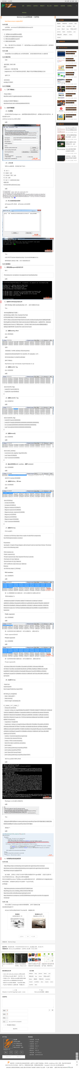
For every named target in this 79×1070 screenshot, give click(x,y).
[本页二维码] (77, 1065)
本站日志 (24, 12)
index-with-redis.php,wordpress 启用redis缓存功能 (15, 974)
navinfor (31, 984)
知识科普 (63, 5)
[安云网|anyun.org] (70, 1067)
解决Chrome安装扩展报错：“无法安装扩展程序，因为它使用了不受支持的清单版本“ (23, 982)
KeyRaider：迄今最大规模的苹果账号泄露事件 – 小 (71, 158)
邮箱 (5, 1014)
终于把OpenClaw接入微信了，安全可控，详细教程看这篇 (17, 976)
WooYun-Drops (12, 941)
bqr (36, 976)
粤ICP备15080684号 (63, 1067)
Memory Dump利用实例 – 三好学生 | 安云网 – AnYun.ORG (23, 948)
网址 (4, 1018)
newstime (47, 979)
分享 (34, 936)
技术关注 (35, 5)
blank (45, 973)
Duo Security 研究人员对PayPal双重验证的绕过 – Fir (71, 130)
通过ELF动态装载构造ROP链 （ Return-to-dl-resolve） (21, 965)
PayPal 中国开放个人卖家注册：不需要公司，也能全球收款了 (18, 984)
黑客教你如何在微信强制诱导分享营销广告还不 (71, 109)
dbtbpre (31, 973)
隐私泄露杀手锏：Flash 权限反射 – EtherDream (70, 74)
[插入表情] (49, 1010)
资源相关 (56, 5)
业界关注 (29, 5)
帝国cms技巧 (47, 976)
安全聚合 (69, 5)
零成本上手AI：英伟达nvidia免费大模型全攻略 (14, 978)
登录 (11, 1)
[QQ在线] (11, 1052)
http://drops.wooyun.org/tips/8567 (14, 21)
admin (32, 946)
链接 (76, 1)
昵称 (5, 1010)
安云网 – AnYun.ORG (10, 6)
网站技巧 (42, 5)
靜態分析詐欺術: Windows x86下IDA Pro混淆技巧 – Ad (70, 60)
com (49, 973)
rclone (40, 976)
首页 (23, 5)
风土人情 (49, 5)
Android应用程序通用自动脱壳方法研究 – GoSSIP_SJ (71, 151)
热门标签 (72, 1)
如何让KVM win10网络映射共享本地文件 (13, 980)
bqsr (36, 984)
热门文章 (67, 1)
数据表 (35, 979)
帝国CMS (41, 979)
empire (46, 981)
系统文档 (31, 976)
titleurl (30, 979)
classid (30, 981)
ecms (51, 981)
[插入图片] (52, 1010)
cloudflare (36, 981)
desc (42, 981)
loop (36, 973)
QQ (4, 1021)
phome (40, 973)
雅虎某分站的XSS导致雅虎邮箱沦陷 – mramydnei (71, 67)
